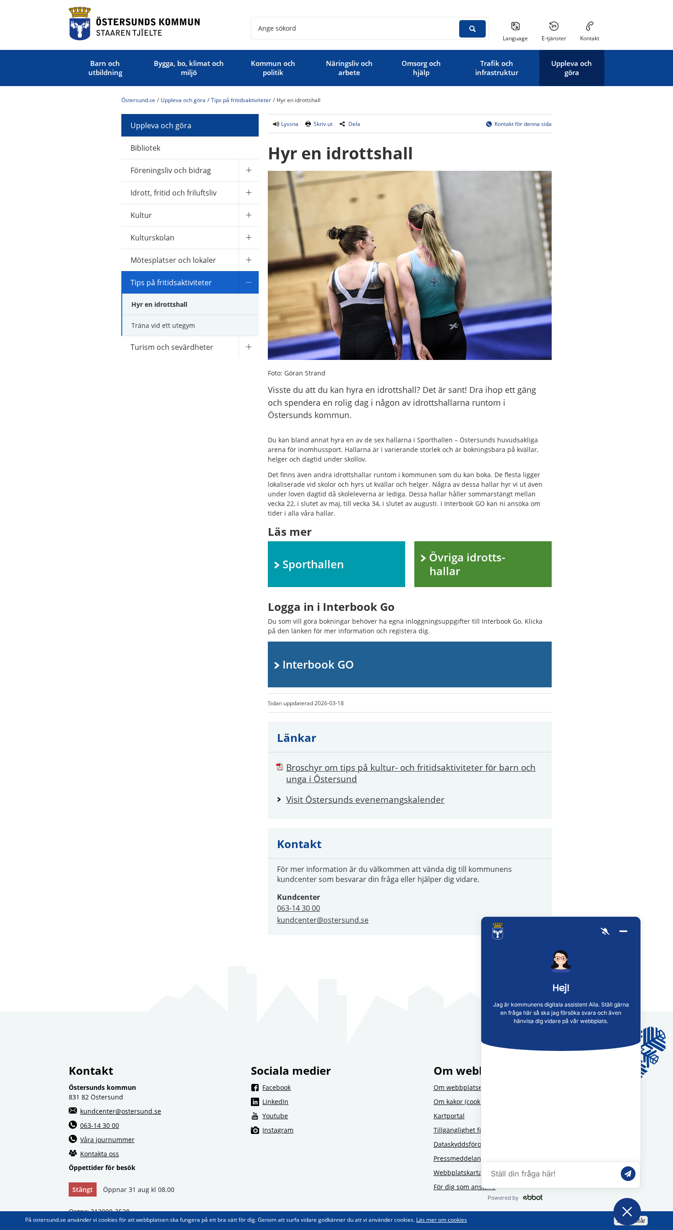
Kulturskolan (152, 238)
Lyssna (289, 124)
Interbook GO (318, 664)
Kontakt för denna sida (523, 124)
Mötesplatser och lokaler (173, 260)
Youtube (342, 1115)
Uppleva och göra (183, 100)
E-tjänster (557, 38)
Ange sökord (277, 28)
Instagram (342, 1129)
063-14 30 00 (298, 908)
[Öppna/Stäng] (249, 170)
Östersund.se (138, 100)
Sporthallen (313, 563)
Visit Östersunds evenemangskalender (414, 799)
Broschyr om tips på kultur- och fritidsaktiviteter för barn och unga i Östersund (411, 773)
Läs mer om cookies (441, 1220)
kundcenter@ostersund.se (323, 920)
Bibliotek (145, 148)
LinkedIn (342, 1101)
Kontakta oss (99, 1153)
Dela (354, 124)
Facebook (342, 1087)
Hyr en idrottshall (159, 304)
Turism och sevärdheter (171, 347)
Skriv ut (323, 124)
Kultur (141, 215)
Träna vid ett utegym (163, 325)
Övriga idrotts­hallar (467, 564)
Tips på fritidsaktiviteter (241, 100)
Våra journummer (107, 1139)
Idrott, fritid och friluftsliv (173, 193)
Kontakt (589, 38)
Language (515, 38)
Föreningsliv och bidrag (170, 170)
